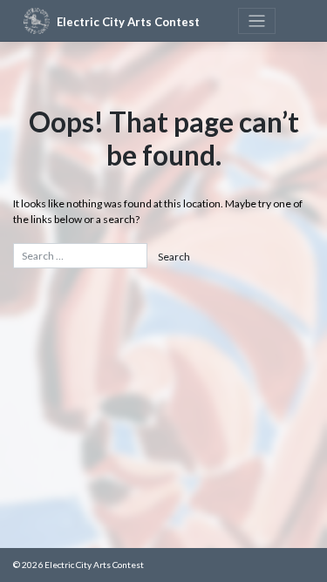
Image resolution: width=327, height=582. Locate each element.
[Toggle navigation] (257, 21)
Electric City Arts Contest (128, 22)
